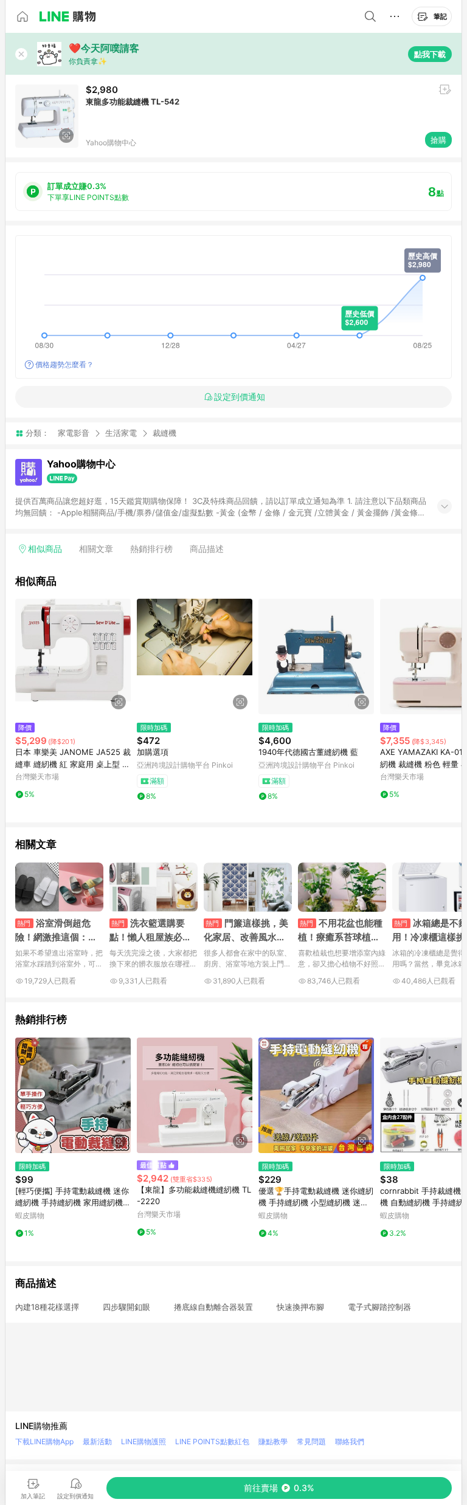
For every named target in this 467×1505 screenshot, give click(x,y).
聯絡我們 (349, 1441)
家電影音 (73, 433)
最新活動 (97, 1441)
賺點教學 (273, 1441)
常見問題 (311, 1441)
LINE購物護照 (143, 1441)
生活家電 (121, 433)
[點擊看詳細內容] (73, 656)
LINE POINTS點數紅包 (212, 1441)
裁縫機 (164, 433)
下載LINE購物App (44, 1441)
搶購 (438, 140)
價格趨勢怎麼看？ (64, 364)
